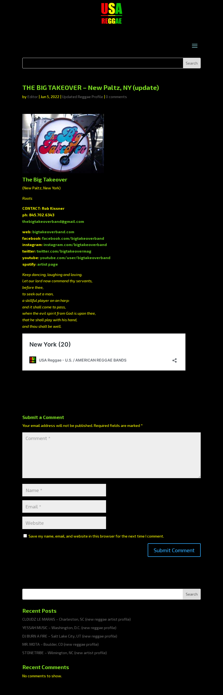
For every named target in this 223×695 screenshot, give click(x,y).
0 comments (116, 96)
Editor (32, 96)
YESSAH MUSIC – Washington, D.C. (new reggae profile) (69, 627)
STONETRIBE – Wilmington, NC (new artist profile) (64, 652)
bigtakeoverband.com (53, 231)
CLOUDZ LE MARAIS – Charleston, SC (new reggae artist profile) (76, 619)
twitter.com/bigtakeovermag (64, 251)
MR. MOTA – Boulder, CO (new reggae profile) (60, 644)
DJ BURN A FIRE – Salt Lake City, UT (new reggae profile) (69, 636)
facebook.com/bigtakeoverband (73, 238)
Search (192, 594)
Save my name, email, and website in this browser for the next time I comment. (96, 536)
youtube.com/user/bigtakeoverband (75, 257)
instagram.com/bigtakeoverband (75, 244)
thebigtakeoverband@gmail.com (53, 221)
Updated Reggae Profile (82, 96)
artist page (47, 264)
